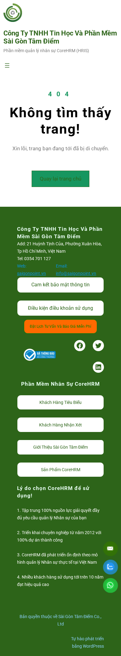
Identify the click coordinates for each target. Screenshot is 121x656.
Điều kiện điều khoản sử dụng (60, 308)
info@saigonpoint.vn (76, 273)
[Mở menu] (7, 65)
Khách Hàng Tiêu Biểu (60, 402)
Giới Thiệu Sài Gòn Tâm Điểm (60, 447)
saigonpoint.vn (31, 273)
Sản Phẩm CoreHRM (60, 469)
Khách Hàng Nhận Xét (60, 424)
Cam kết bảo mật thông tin (60, 285)
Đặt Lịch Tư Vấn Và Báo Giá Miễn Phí (60, 326)
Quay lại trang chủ (60, 179)
